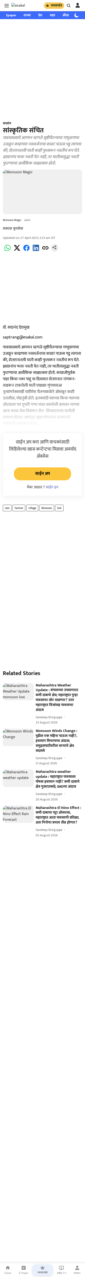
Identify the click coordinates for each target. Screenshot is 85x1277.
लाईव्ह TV (61, 1273)
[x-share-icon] (17, 250)
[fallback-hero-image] (18, 692)
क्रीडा (66, 15)
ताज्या (27, 15)
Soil (59, 508)
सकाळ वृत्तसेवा (13, 228)
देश (40, 15)
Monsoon (46, 508)
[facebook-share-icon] (26, 250)
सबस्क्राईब (56, 5)
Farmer (19, 508)
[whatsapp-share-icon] (7, 250)
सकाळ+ (77, 1273)
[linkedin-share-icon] (36, 250)
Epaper (11, 15)
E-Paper (23, 1273)
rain (7, 508)
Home (7, 1273)
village (32, 508)
